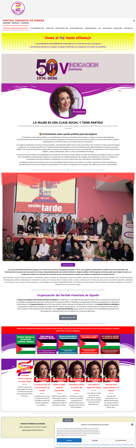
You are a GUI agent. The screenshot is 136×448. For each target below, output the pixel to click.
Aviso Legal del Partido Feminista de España (122, 444)
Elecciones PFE (76, 28)
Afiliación (107, 28)
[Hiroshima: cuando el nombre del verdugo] (76, 371)
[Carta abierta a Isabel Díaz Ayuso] (94, 371)
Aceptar (69, 440)
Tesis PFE (50, 28)
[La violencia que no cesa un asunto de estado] (42, 371)
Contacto (128, 28)
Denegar (95, 440)
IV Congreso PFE (37, 28)
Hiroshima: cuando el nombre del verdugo (76, 387)
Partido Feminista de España (23, 20)
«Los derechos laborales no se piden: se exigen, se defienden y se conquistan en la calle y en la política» (68, 47)
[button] (132, 425)
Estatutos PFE (62, 28)
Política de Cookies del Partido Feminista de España (69, 444)
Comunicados (90, 28)
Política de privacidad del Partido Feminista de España (96, 444)
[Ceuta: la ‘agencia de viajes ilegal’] (25, 368)
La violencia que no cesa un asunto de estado (42, 387)
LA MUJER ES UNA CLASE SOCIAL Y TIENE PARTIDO (68, 122)
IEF (99, 28)
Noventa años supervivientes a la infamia (111, 387)
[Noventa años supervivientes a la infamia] (111, 371)
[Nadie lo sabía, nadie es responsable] (59, 371)
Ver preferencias (120, 440)
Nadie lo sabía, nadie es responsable (59, 387)
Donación (118, 28)
